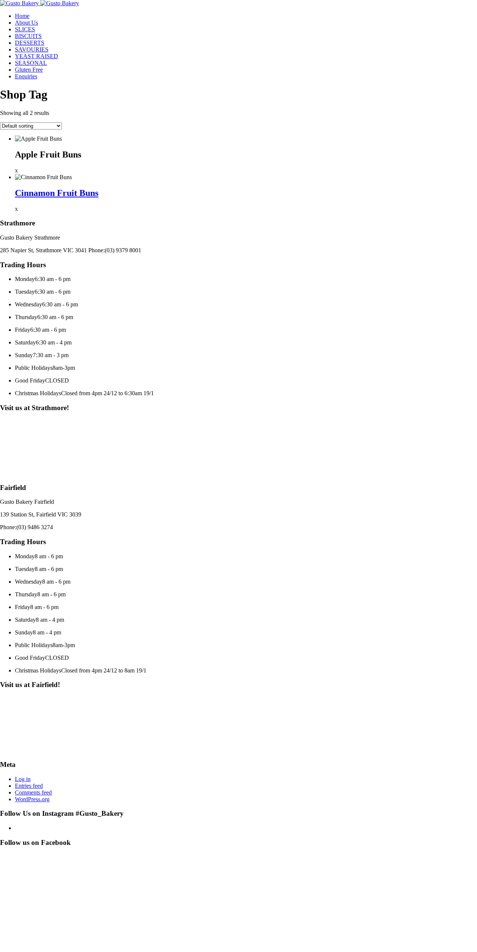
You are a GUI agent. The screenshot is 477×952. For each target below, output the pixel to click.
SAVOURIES (31, 49)
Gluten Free (29, 69)
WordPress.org (32, 799)
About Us (26, 22)
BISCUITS (28, 36)
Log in (23, 779)
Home (22, 16)
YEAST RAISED (36, 56)
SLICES (25, 29)
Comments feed (33, 792)
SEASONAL (31, 63)
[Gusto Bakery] (20, 3)
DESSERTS (29, 43)
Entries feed (29, 786)
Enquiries (26, 76)
